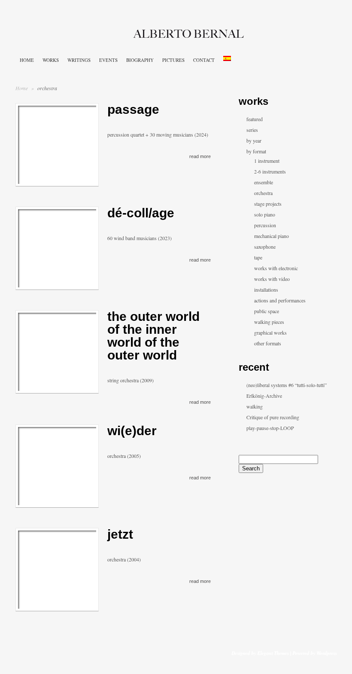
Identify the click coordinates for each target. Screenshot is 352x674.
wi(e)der (132, 431)
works (50, 60)
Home (21, 88)
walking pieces (269, 321)
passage (133, 109)
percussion (265, 225)
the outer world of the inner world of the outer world (153, 335)
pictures (173, 60)
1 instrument (266, 160)
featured (254, 119)
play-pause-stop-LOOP (270, 427)
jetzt (120, 534)
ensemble (263, 182)
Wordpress (326, 653)
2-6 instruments (270, 171)
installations (266, 289)
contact (204, 60)
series (252, 129)
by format (256, 151)
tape (258, 257)
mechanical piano (271, 235)
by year (253, 140)
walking (254, 406)
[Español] (227, 58)
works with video (272, 278)
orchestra (263, 192)
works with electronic (276, 268)
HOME (27, 60)
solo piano (264, 214)
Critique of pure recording (272, 417)
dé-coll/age (140, 213)
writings (79, 60)
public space (266, 311)
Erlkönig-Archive (264, 395)
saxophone (265, 246)
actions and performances (280, 300)
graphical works (270, 332)
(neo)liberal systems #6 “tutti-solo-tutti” (286, 384)
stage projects (268, 203)
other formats (267, 343)
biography (140, 60)
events (108, 60)
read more (200, 156)
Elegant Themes (272, 653)
